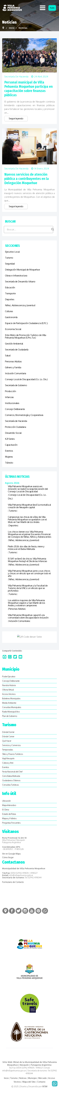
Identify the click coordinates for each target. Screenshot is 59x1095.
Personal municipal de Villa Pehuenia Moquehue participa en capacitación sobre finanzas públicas (28, 88)
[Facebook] (4, 657)
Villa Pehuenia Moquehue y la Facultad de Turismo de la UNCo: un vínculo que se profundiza (28, 588)
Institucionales (12, 403)
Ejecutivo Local (12, 251)
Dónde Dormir (8, 732)
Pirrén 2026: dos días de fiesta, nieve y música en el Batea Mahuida (26, 547)
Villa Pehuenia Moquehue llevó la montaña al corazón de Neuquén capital (29, 506)
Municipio (32, 1078)
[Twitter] (15, 657)
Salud (7, 355)
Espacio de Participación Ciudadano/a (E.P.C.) (26, 323)
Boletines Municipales (11, 698)
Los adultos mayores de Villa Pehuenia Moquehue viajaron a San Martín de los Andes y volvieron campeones (26, 603)
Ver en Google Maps (11, 853)
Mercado (42, 1078)
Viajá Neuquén (8, 758)
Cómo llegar (8, 857)
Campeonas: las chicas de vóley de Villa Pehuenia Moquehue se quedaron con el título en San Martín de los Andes (27, 519)
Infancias (9, 397)
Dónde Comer (8, 736)
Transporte (10, 293)
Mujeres (9, 456)
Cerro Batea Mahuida (11, 776)
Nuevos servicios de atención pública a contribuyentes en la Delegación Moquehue (26, 178)
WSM (45, 1086)
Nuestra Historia (9, 685)
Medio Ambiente (9, 703)
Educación (10, 287)
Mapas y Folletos (9, 818)
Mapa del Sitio (29, 1082)
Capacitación (11, 444)
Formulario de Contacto (13, 882)
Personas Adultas (13, 361)
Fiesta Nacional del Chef (12, 771)
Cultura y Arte (7, 763)
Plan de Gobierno (9, 716)
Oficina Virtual (8, 689)
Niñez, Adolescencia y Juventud (20, 305)
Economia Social (13, 329)
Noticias (22, 1078)
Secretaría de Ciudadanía (16, 349)
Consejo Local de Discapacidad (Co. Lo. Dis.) (26, 379)
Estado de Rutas (9, 814)
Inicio (6, 1078)
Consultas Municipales (11, 707)
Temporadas (7, 749)
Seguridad (10, 263)
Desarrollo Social (13, 432)
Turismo (9, 257)
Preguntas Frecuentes (11, 823)
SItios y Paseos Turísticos (12, 754)
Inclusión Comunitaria (15, 373)
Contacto (41, 1082)
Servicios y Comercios (11, 745)
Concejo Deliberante (15, 409)
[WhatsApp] (9, 657)
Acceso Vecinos (8, 694)
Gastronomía (11, 317)
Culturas (9, 311)
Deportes (9, 299)
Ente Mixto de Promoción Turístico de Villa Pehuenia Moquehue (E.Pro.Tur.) (25, 336)
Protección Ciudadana (15, 427)
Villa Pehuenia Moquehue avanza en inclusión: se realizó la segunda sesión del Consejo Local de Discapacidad (28, 489)
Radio (52, 8)
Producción (10, 391)
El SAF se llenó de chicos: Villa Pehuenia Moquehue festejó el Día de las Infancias (27, 560)
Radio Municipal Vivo (11, 711)
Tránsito (9, 462)
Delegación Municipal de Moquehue (22, 269)
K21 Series (10, 438)
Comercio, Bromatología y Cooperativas (24, 415)
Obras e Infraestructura (16, 275)
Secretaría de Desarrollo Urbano (20, 281)
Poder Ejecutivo (8, 676)
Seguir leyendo (16, 118)
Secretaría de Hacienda (16, 76)
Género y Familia (13, 367)
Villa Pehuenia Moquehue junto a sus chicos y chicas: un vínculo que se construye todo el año (29, 573)
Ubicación (6, 801)
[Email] (20, 657)
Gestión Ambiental (14, 343)
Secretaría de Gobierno (16, 385)
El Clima (5, 809)
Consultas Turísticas (10, 785)
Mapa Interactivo (9, 805)
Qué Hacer (6, 741)
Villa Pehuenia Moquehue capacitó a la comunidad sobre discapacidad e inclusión (28, 616)
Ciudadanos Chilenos (11, 780)
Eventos (9, 450)
